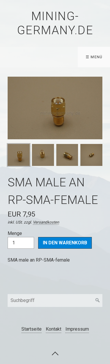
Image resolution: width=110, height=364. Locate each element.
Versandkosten (46, 222)
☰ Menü (94, 57)
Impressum (77, 329)
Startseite (31, 329)
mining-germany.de (55, 23)
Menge (15, 233)
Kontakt (53, 329)
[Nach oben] (55, 353)
